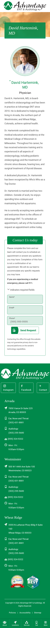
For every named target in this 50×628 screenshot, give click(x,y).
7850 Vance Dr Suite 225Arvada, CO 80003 (20, 410)
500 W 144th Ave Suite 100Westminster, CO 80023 (21, 468)
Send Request (28, 330)
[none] (4, 623)
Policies (12, 613)
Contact (43, 389)
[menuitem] (4, 623)
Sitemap (37, 613)
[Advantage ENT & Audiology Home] (25, 5)
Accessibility (25, 613)
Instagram (8, 389)
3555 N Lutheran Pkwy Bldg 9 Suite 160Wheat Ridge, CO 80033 (25, 529)
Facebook (26, 389)
